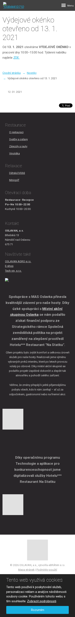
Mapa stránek (26, 569)
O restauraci (16, 132)
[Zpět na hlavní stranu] (13, 5)
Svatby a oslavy (18, 139)
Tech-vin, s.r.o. (13, 270)
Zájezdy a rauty (18, 146)
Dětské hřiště (17, 173)
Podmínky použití (46, 569)
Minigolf (14, 180)
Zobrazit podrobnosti (41, 601)
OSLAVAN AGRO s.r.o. (18, 261)
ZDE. (16, 57)
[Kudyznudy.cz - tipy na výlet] (7, 280)
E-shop (9, 266)
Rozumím (37, 610)
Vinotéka (14, 153)
